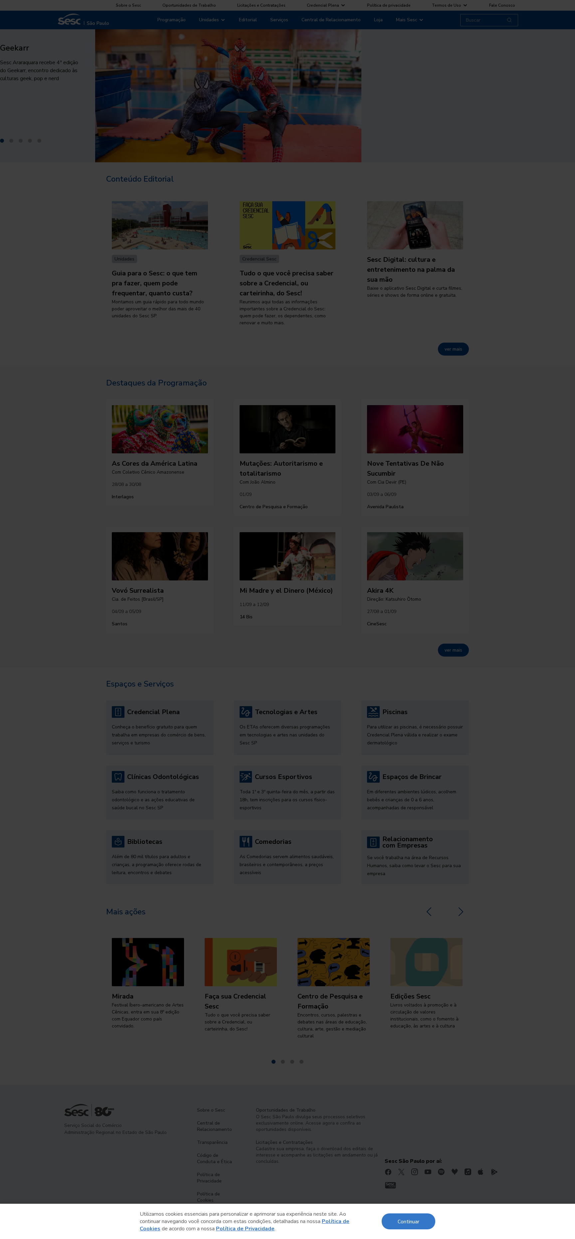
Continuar (408, 1221)
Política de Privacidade (245, 1228)
